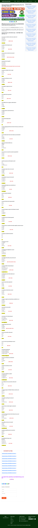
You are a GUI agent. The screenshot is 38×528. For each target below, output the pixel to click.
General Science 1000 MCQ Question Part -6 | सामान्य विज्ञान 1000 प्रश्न (31, 30)
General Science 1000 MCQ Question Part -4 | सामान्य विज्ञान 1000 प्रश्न (31, 21)
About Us (12, 519)
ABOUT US (25, 1)
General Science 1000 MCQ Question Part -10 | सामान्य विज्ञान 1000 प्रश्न (31, 44)
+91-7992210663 (23, 519)
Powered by (26, 525)
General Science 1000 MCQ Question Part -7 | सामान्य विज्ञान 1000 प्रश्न (31, 35)
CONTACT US (30, 1)
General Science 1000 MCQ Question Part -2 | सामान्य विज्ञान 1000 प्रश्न (31, 11)
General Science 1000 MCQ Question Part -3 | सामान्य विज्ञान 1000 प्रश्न (31, 16)
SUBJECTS (18, 1)
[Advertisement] (19, 509)
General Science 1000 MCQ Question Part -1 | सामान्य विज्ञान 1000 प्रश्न (31, 7)
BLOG (22, 1)
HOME (15, 1)
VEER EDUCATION (6, 1)
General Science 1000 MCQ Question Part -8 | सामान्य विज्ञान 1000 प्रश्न (31, 39)
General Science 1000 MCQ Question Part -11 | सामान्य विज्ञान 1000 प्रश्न (31, 49)
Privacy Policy (12, 523)
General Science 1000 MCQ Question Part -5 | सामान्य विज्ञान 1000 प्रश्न (31, 25)
